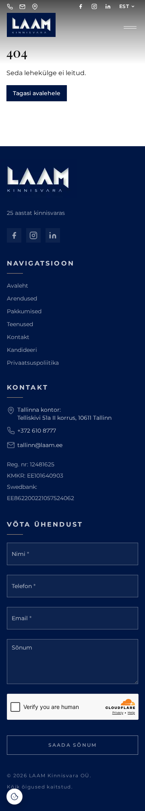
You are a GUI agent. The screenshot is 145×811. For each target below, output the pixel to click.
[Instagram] (94, 6)
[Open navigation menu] (130, 26)
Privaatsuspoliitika (33, 362)
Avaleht (17, 285)
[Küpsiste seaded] (14, 797)
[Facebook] (80, 6)
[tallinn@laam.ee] (22, 7)
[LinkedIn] (108, 6)
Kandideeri (22, 349)
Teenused (20, 324)
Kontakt (18, 337)
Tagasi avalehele (36, 93)
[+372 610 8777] (10, 7)
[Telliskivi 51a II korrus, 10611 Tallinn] (35, 7)
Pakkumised (24, 311)
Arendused (22, 298)
